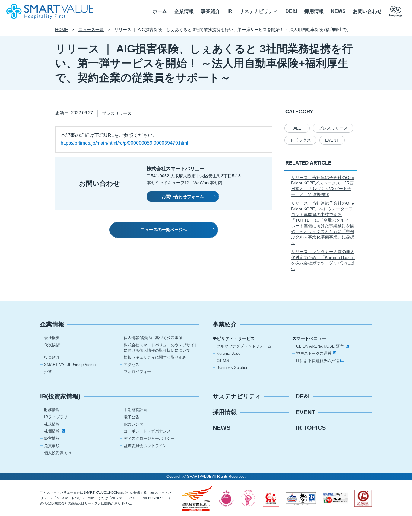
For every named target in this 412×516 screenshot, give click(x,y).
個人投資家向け (57, 453)
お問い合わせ (367, 11)
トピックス (300, 140)
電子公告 (131, 417)
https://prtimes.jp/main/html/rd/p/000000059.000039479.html (124, 143)
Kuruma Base (228, 353)
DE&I (291, 11)
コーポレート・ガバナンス (147, 431)
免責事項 (52, 445)
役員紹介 (52, 357)
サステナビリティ (258, 11)
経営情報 (52, 438)
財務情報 (52, 409)
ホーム (160, 11)
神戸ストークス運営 (313, 353)
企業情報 (184, 11)
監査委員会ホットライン (145, 445)
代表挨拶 (52, 345)
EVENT (332, 140)
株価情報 (52, 431)
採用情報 (314, 11)
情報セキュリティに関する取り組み (155, 357)
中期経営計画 (135, 409)
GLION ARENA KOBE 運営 (320, 346)
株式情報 (52, 424)
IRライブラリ (56, 417)
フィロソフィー (137, 372)
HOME (61, 29)
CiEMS (223, 360)
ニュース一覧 (91, 29)
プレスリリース (333, 128)
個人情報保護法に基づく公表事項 (153, 337)
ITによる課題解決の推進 (317, 360)
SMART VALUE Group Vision (70, 364)
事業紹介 (210, 11)
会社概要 (52, 337)
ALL (297, 128)
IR (229, 11)
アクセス (131, 364)
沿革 (48, 372)
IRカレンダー (135, 424)
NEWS (338, 11)
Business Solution (232, 367)
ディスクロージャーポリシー (149, 438)
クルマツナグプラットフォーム (244, 346)
